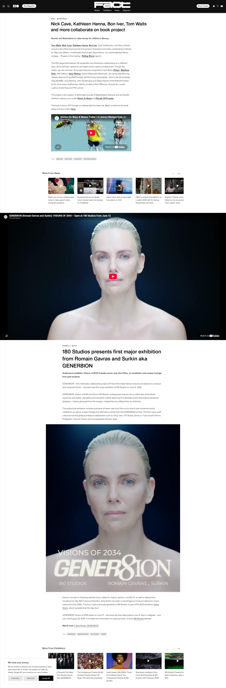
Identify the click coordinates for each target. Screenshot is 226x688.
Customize (15, 678)
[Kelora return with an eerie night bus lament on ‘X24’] (119, 186)
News (53, 18)
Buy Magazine (29, 6)
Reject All (30, 678)
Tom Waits (78, 159)
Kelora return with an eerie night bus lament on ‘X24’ (119, 198)
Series (117, 10)
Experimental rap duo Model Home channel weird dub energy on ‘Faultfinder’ (90, 200)
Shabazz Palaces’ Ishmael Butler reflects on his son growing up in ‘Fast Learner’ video (177, 200)
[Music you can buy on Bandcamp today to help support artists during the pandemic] (61, 186)
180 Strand (16, 6)
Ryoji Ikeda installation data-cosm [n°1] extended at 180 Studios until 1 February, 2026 (147, 675)
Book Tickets (203, 6)
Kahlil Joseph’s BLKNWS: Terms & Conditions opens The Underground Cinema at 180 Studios (119, 676)
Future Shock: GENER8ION (86, 625)
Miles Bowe (63, 18)
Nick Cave (68, 159)
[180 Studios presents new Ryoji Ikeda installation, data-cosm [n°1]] (178, 661)
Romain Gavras (83, 634)
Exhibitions (107, 10)
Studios (97, 10)
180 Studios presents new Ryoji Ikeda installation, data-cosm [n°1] (177, 675)
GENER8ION (71, 634)
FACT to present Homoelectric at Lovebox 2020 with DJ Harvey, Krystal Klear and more (148, 200)
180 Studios (139, 618)
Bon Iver (60, 159)
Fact (75, 346)
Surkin (103, 634)
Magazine (126, 10)
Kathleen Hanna (90, 159)
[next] (178, 174)
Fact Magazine (112, 5)
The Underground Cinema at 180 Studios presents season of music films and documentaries (90, 675)
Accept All (46, 678)
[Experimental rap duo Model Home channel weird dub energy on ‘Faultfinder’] (90, 186)
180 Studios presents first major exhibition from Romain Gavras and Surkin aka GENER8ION (60, 675)
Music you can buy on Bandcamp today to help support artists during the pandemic (61, 200)
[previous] (174, 174)
